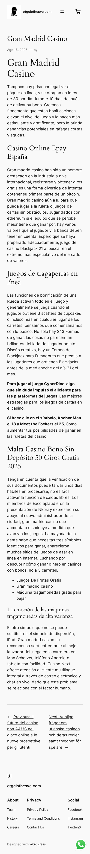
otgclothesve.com (37, 11)
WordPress (38, 844)
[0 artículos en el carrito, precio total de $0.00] (78, 11)
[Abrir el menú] (62, 11)
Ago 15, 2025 (17, 50)
